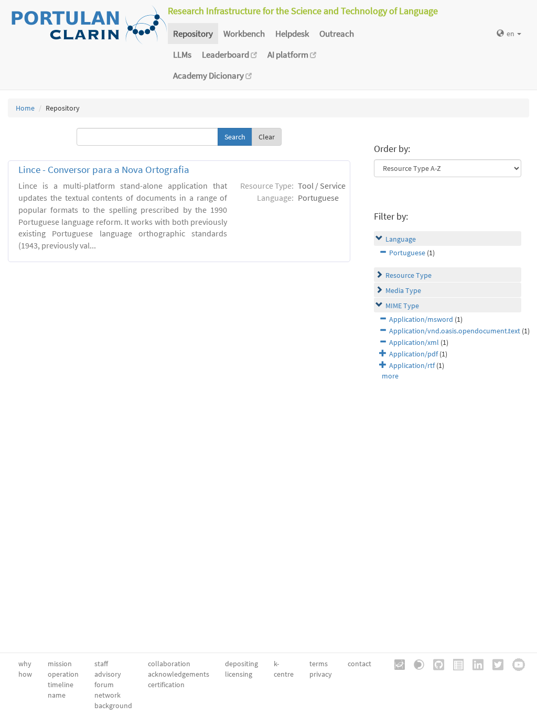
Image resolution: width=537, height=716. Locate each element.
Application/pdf (413, 354)
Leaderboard (226, 54)
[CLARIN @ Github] (435, 663)
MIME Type (402, 305)
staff (101, 663)
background (113, 705)
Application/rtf (412, 365)
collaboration (169, 663)
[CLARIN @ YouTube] (515, 663)
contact (359, 663)
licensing (238, 674)
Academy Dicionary (209, 75)
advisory (107, 674)
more (390, 376)
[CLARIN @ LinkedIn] (474, 663)
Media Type (403, 290)
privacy (320, 674)
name (57, 695)
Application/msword (421, 319)
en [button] (511, 33)
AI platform (288, 54)
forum (104, 684)
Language (400, 239)
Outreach (336, 33)
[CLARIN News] (455, 663)
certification (166, 684)
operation (63, 674)
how (25, 674)
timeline (60, 684)
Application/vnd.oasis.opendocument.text (454, 330)
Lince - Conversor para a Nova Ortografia (103, 170)
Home (25, 108)
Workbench (244, 33)
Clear (267, 137)
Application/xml (414, 342)
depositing (241, 663)
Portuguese (407, 252)
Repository (193, 33)
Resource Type (408, 275)
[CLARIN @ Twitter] (494, 663)
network (107, 695)
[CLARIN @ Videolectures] (415, 663)
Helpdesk (292, 33)
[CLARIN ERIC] (396, 663)
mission (60, 663)
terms (318, 663)
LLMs (182, 54)
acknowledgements (178, 674)
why (24, 663)
